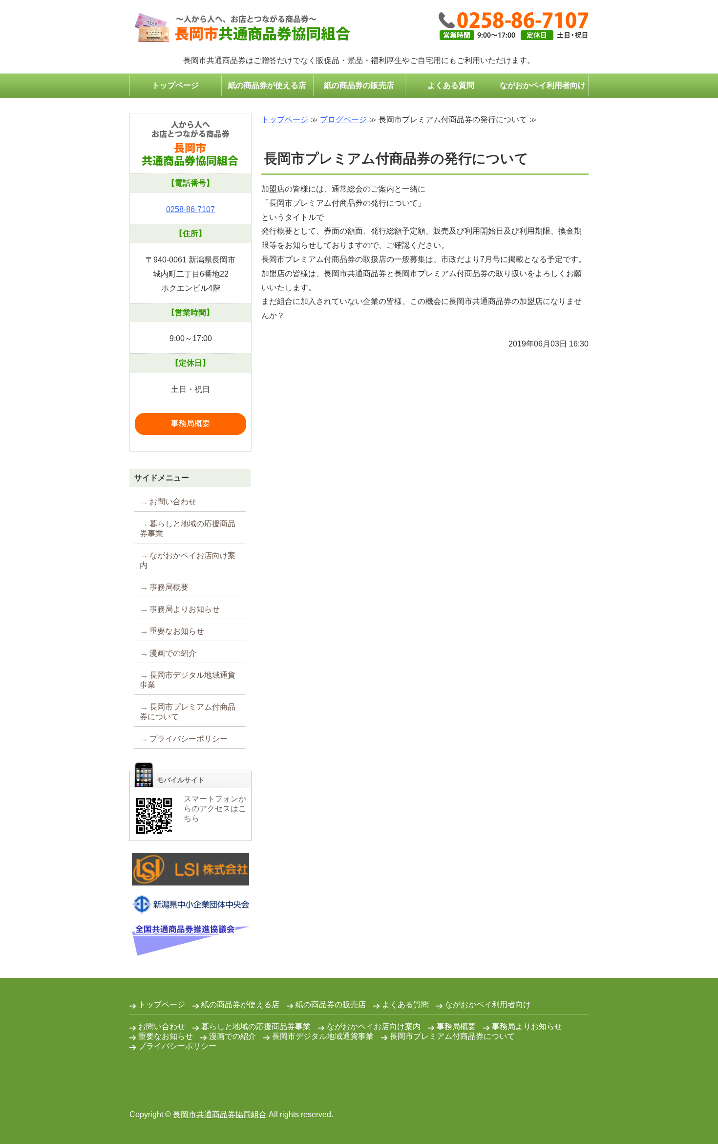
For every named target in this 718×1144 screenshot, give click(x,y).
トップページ (175, 85)
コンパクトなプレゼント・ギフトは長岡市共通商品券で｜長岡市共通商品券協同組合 (239, 28)
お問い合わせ (172, 501)
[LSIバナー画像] (190, 878)
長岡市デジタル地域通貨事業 (187, 680)
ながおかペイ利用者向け (543, 85)
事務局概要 (190, 423)
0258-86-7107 (190, 209)
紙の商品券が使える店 (267, 85)
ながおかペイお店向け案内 (187, 560)
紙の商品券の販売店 (359, 85)
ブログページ (343, 119)
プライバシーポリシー (188, 738)
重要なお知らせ (176, 631)
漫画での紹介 (172, 653)
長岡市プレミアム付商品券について (187, 712)
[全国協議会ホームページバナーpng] (190, 948)
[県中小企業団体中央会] (190, 907)
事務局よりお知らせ (184, 609)
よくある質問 (450, 85)
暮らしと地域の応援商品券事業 (187, 528)
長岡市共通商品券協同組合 (220, 1114)
